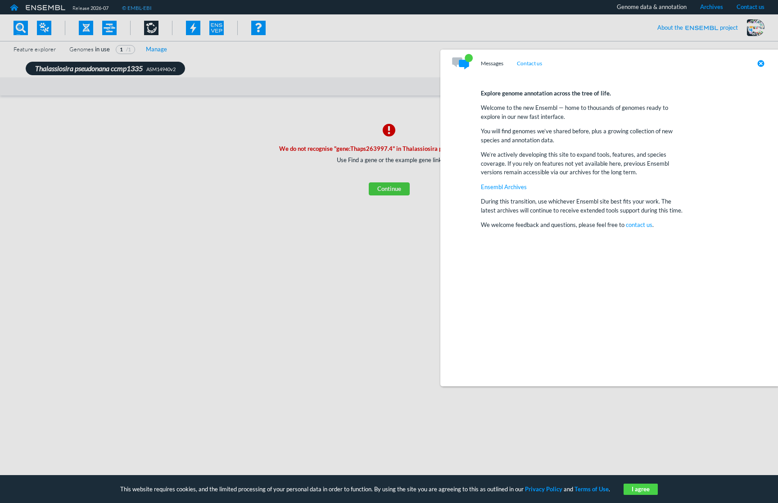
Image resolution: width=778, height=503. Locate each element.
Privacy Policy (543, 489)
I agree (641, 489)
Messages (492, 63)
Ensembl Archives (504, 186)
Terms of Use (591, 489)
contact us (639, 224)
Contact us (529, 63)
